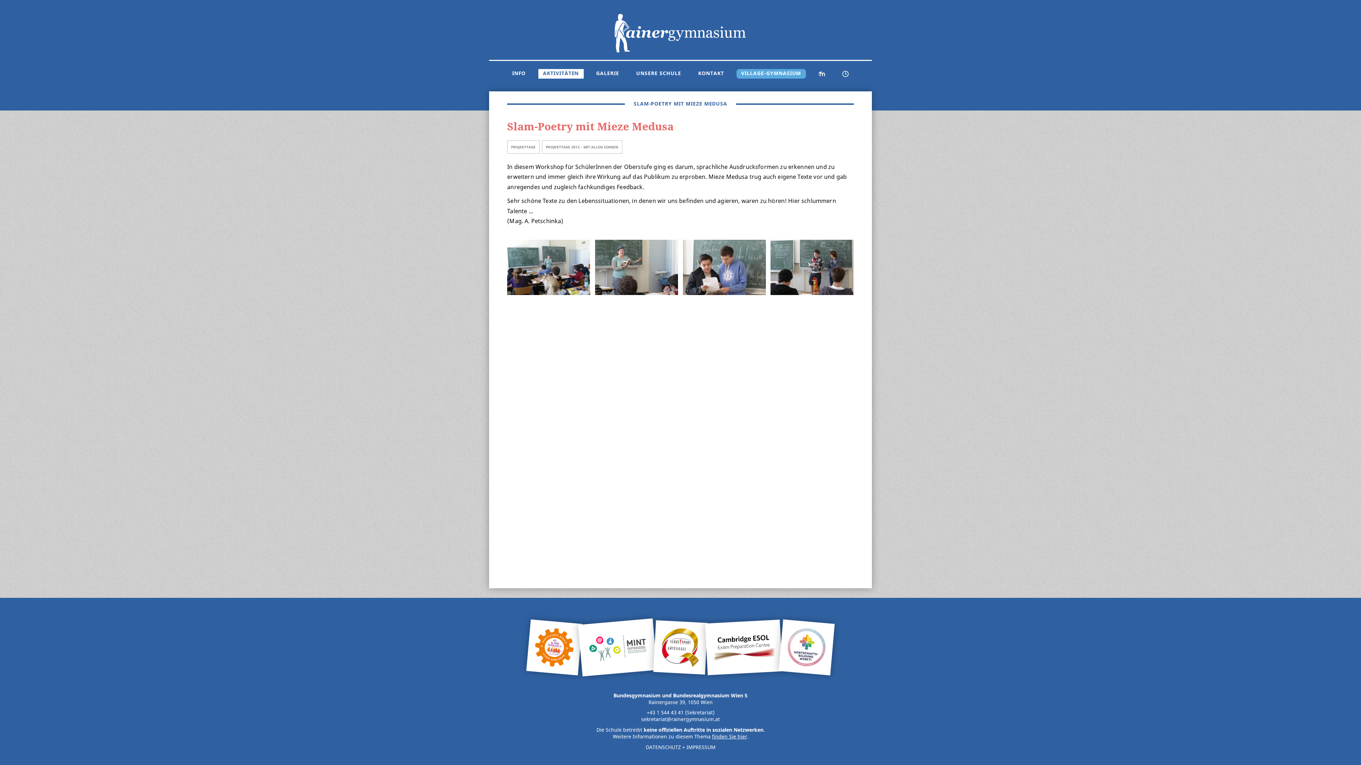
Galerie (607, 73)
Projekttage (523, 146)
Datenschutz (663, 747)
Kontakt (711, 73)
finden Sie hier (729, 736)
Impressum (701, 747)
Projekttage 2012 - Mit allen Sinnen (582, 146)
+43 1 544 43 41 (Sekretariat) (681, 712)
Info (519, 73)
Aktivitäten (561, 73)
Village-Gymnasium (771, 73)
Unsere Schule (658, 73)
